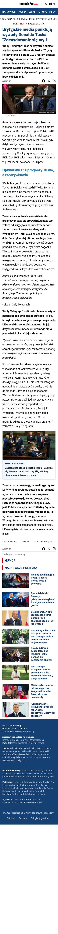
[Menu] (4, 4)
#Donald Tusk (11, 541)
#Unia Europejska (43, 541)
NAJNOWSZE (9, 12)
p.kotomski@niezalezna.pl (31, 742)
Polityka (22, 19)
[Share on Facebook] (43, 80)
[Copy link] (54, 80)
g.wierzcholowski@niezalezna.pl (19, 731)
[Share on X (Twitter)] (48, 80)
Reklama (23, 818)
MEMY (52, 12)
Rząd (31, 19)
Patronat (11, 818)
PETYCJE (42, 12)
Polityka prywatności (41, 818)
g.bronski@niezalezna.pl (33, 739)
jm (10, 81)
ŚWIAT (32, 12)
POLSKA (22, 12)
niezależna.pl (7, 19)
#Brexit (26, 541)
